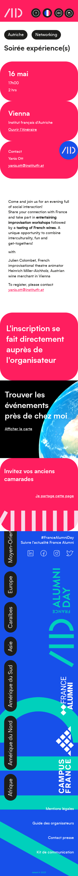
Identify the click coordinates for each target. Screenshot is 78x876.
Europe (10, 573)
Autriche (16, 35)
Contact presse (61, 838)
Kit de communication (55, 852)
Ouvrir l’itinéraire (22, 130)
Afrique (10, 776)
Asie (10, 635)
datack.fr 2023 (39, 872)
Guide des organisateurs (53, 823)
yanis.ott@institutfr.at (26, 166)
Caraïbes (10, 605)
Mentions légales (60, 809)
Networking (46, 35)
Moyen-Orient (10, 534)
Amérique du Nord (10, 731)
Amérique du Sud (10, 674)
